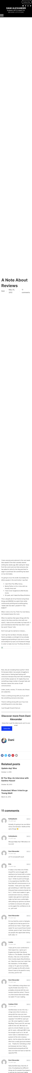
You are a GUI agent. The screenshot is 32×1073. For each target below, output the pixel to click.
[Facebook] (2, 755)
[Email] (16, 755)
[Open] (2, 15)
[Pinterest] (13, 755)
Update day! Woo (9, 768)
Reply (28, 819)
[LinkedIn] (9, 755)
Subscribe (26, 2)
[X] (5, 755)
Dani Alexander (13, 851)
